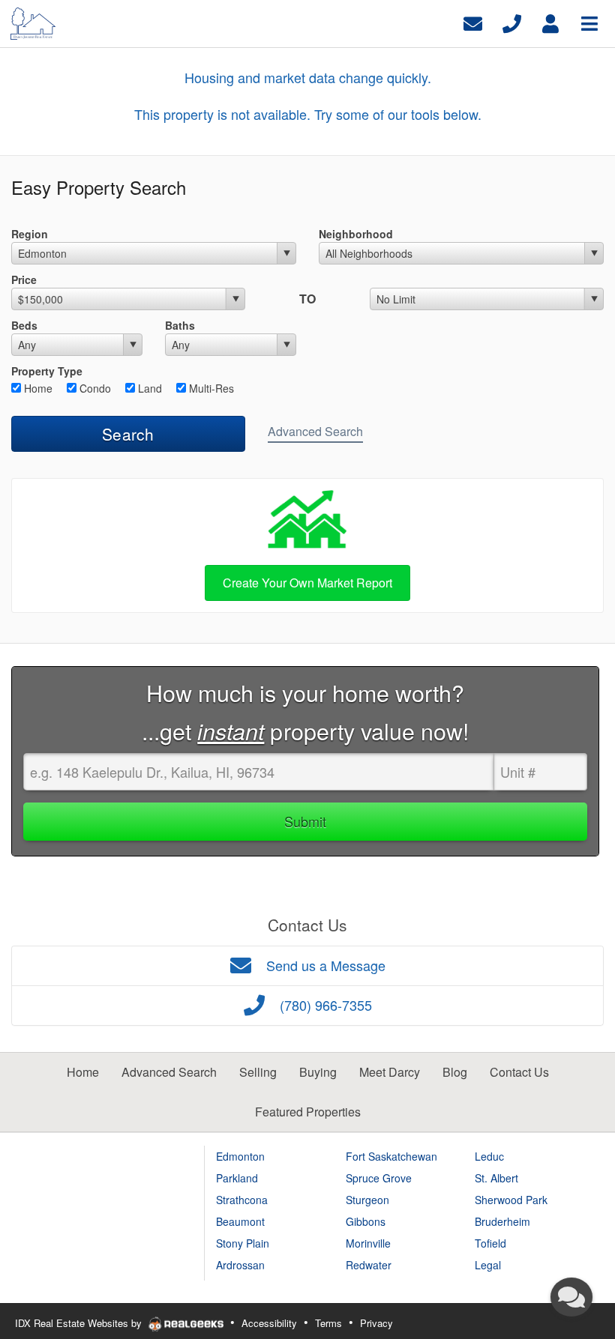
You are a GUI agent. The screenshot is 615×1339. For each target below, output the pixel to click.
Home (36, 388)
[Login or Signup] (550, 22)
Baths (180, 325)
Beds (24, 325)
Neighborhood (356, 233)
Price (24, 279)
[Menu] (589, 22)
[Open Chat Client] (571, 1297)
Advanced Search (315, 431)
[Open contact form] (473, 22)
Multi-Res (210, 388)
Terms (328, 1323)
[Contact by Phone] (511, 22)
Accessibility (269, 1323)
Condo (93, 388)
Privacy (376, 1323)
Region (29, 233)
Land (148, 388)
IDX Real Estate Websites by (80, 1323)
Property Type (46, 370)
